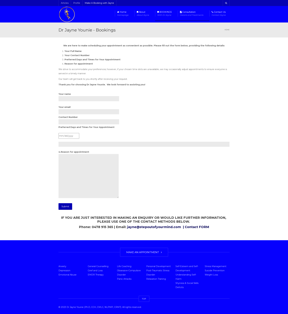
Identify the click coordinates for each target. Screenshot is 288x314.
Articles (65, 3)
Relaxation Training (156, 279)
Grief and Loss (95, 270)
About (143, 13)
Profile (76, 3)
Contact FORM (197, 227)
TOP (144, 299)
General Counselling (98, 266)
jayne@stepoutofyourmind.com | (156, 227)
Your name (64, 94)
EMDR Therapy (96, 274)
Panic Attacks (124, 279)
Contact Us (219, 13)
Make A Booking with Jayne (99, 3)
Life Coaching (124, 266)
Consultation (191, 13)
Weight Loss (211, 274)
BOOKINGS (164, 13)
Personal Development (158, 266)
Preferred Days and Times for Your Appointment (86, 127)
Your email (64, 107)
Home (123, 13)
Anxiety (62, 266)
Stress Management (215, 266)
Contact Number (68, 117)
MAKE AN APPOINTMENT (143, 252)
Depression (64, 270)
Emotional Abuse (67, 274)
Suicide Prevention (215, 270)
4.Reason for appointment (73, 152)
